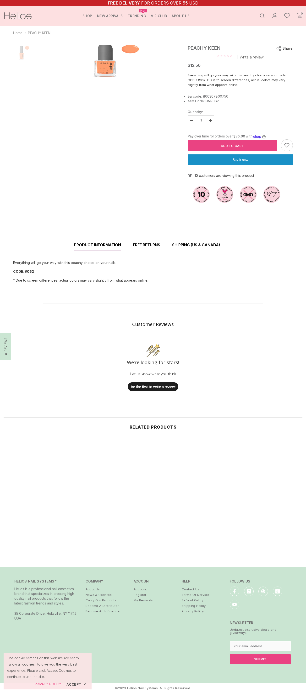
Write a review (252, 57)
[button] (5, 346)
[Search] (262, 15)
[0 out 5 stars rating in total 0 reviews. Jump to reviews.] (226, 56)
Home (17, 33)
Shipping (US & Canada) (196, 244)
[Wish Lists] (287, 16)
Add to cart (232, 146)
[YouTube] (234, 604)
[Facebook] (234, 591)
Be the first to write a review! (153, 386)
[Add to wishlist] (287, 145)
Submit (260, 659)
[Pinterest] (263, 591)
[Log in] (275, 15)
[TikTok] (277, 591)
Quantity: (195, 112)
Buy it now (240, 160)
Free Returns (146, 244)
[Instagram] (249, 591)
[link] (38, 536)
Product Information (97, 244)
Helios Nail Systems (142, 688)
